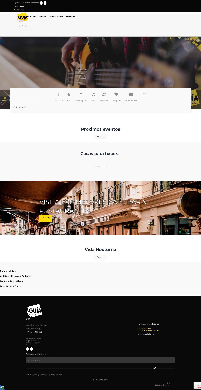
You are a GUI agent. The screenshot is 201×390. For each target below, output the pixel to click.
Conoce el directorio (33, 343)
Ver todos (100, 136)
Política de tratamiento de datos (149, 330)
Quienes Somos (56, 16)
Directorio (31, 16)
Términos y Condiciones (100, 379)
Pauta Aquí (70, 16)
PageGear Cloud (160, 385)
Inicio (22, 16)
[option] (100, 72)
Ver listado (46, 217)
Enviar (155, 367)
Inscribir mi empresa (33, 345)
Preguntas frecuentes (33, 339)
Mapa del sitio (31, 341)
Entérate (42, 16)
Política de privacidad (145, 328)
